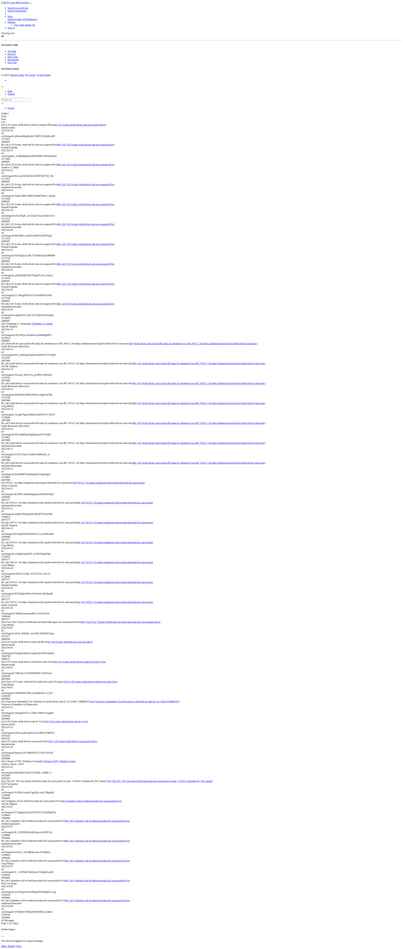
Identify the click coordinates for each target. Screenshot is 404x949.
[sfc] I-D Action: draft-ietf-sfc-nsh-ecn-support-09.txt (80, 124)
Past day (12, 54)
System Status (44, 75)
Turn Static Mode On (24, 25)
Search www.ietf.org (18, 8)
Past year (12, 62)
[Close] (2, 936)
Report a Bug (17, 75)
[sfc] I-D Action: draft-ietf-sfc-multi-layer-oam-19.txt (79, 661)
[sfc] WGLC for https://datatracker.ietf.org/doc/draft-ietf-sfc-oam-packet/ (109, 482)
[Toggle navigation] (31, 3)
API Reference (29, 19)
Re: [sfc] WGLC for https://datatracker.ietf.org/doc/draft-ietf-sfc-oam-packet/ (115, 502)
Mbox (4, 946)
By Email (30, 75)
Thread (11, 94)
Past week (13, 57)
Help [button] (10, 16)
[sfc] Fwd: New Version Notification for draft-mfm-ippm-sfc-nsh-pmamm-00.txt (120, 622)
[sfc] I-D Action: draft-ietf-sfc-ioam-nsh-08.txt (69, 642)
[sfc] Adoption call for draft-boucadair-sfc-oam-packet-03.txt (91, 801)
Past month (13, 59)
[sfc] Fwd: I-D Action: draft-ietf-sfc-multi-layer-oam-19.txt (88, 681)
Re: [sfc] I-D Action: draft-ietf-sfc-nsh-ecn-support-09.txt (86, 144)
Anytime (12, 51)
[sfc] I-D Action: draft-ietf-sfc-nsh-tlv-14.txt (66, 721)
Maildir (11, 946)
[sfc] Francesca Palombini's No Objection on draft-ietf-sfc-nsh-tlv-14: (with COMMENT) (135, 701)
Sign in (11, 28)
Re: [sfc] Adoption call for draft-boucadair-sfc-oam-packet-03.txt (97, 821)
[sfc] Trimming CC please (40, 323)
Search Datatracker (17, 10)
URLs (19, 946)
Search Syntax (15, 19)
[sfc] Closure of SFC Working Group (56, 761)
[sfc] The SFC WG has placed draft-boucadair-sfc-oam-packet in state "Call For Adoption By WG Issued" (160, 781)
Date (10, 91)
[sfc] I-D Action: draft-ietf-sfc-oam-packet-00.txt (73, 741)
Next (15, 923)
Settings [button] (11, 22)
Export (11, 108)
